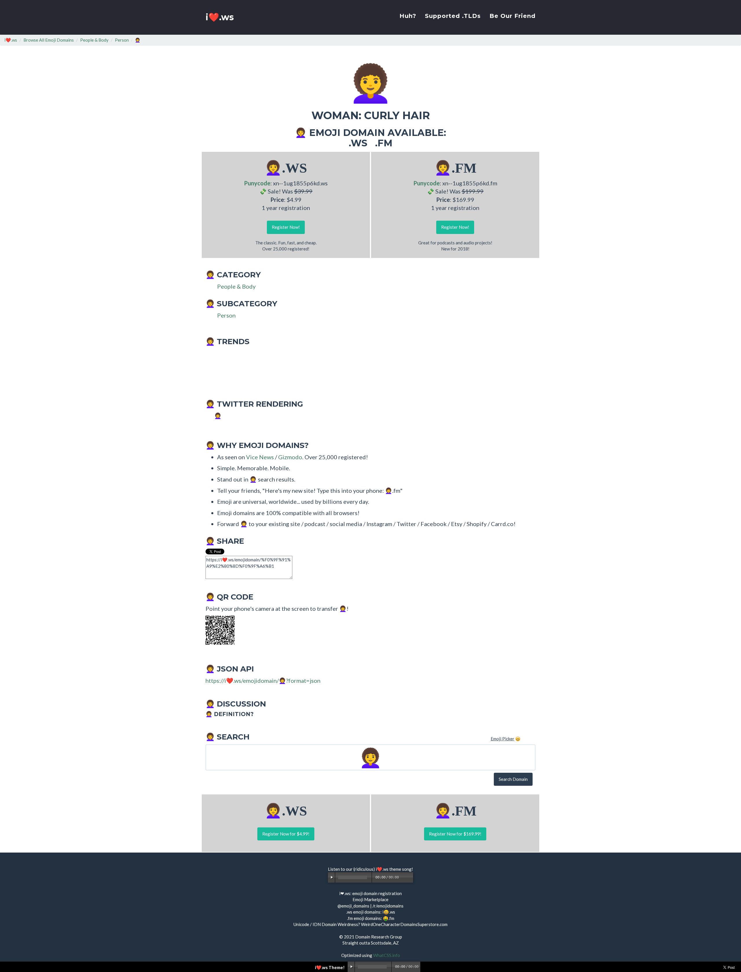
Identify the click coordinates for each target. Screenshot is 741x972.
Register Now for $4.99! (285, 833)
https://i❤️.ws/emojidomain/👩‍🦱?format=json (263, 680)
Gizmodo (290, 456)
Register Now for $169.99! (455, 833)
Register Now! (286, 227)
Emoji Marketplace (370, 899)
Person (122, 40)
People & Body (94, 40)
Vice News (260, 456)
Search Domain (513, 779)
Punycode (257, 183)
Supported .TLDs (453, 15)
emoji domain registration (377, 893)
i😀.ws (388, 911)
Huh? (407, 15)
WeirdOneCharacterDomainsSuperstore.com (404, 924)
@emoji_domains (353, 905)
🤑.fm (388, 918)
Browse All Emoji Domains (48, 40)
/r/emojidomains (388, 905)
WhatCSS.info (386, 955)
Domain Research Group (378, 936)
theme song (400, 869)
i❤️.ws (220, 17)
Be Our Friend (512, 15)
